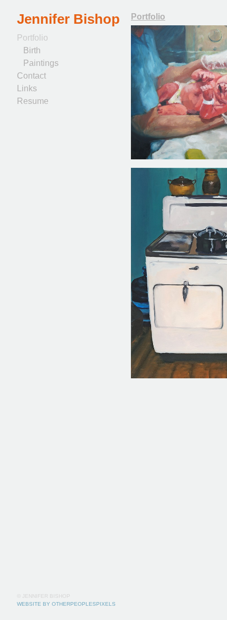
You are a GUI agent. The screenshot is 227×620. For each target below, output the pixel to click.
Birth (32, 50)
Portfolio (32, 37)
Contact (31, 75)
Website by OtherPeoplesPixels (66, 604)
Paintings (41, 63)
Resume (33, 101)
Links (27, 88)
